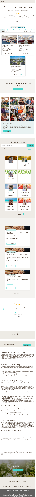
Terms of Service (28, 486)
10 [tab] (23, 327)
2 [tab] (13, 327)
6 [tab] (18, 327)
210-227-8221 (5, 50)
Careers (15, 486)
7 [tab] (19, 327)
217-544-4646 (5, 347)
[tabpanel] (18, 311)
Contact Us (10, 486)
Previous (3, 310)
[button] (33, 1)
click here (12, 427)
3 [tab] (14, 327)
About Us (5, 486)
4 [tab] (15, 327)
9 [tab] (22, 327)
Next (32, 308)
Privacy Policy (21, 486)
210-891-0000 (13, 71)
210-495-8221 (22, 50)
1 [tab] (11, 327)
